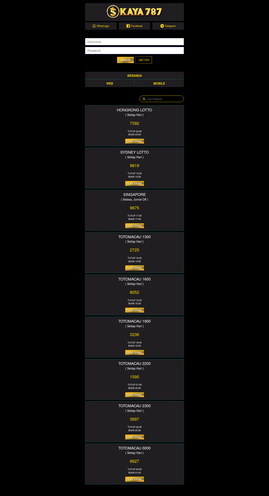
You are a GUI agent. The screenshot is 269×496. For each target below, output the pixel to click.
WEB (109, 83)
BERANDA (134, 75)
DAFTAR (144, 60)
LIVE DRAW (134, 141)
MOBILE (159, 83)
